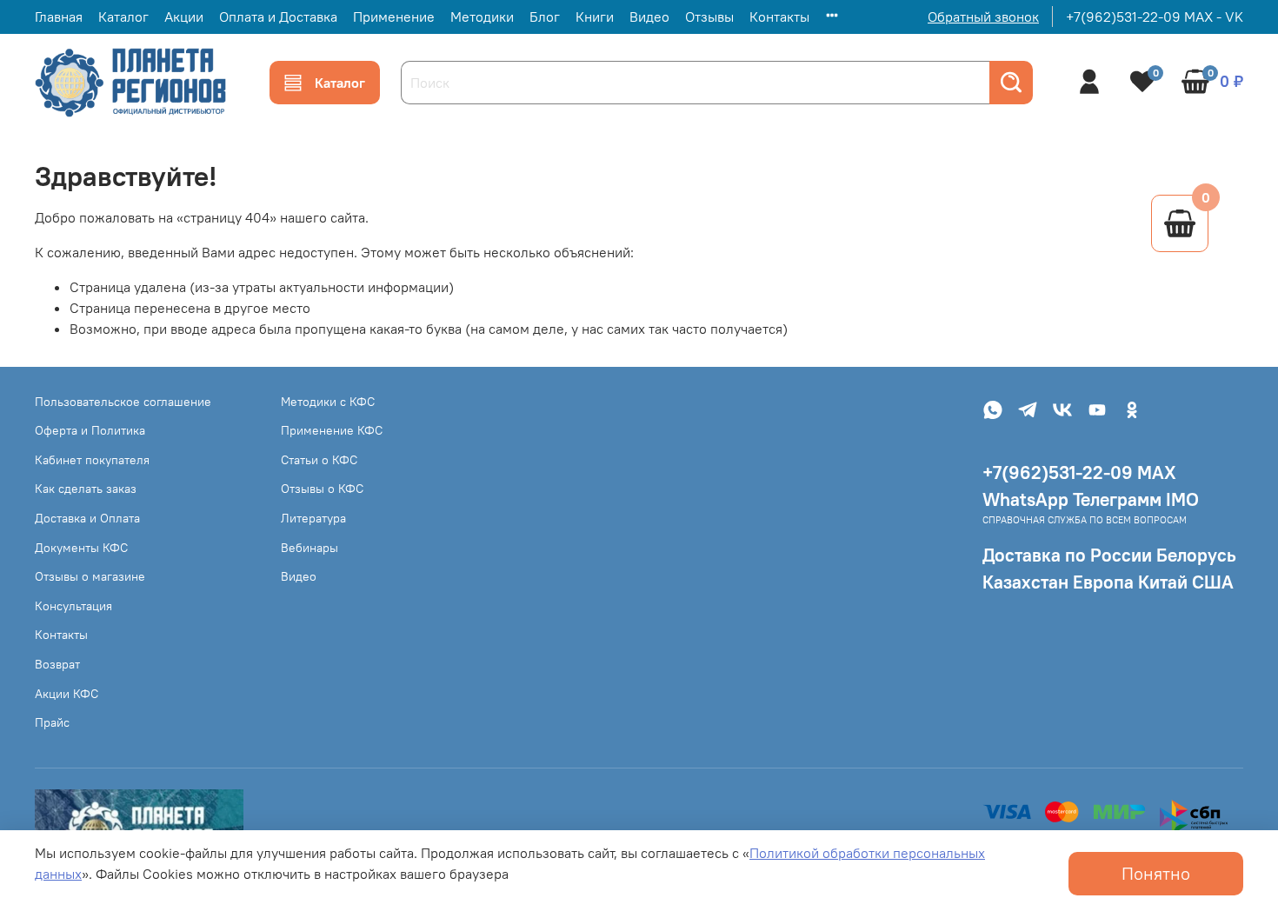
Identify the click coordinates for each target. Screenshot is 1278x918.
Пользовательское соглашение (123, 401)
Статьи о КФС (319, 460)
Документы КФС (81, 547)
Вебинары (309, 547)
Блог (544, 16)
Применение (394, 16)
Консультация (73, 606)
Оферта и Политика (90, 430)
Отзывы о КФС (322, 488)
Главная (59, 16)
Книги (595, 16)
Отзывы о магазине (90, 576)
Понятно (1156, 873)
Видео (649, 16)
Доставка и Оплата (87, 518)
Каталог (123, 16)
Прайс (52, 722)
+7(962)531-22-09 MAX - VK (1154, 16)
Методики (482, 16)
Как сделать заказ (85, 488)
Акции (183, 16)
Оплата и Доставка (278, 16)
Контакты (779, 16)
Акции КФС (66, 694)
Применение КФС (332, 430)
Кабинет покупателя (92, 460)
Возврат (57, 664)
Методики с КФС (328, 401)
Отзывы (709, 16)
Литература (313, 518)
